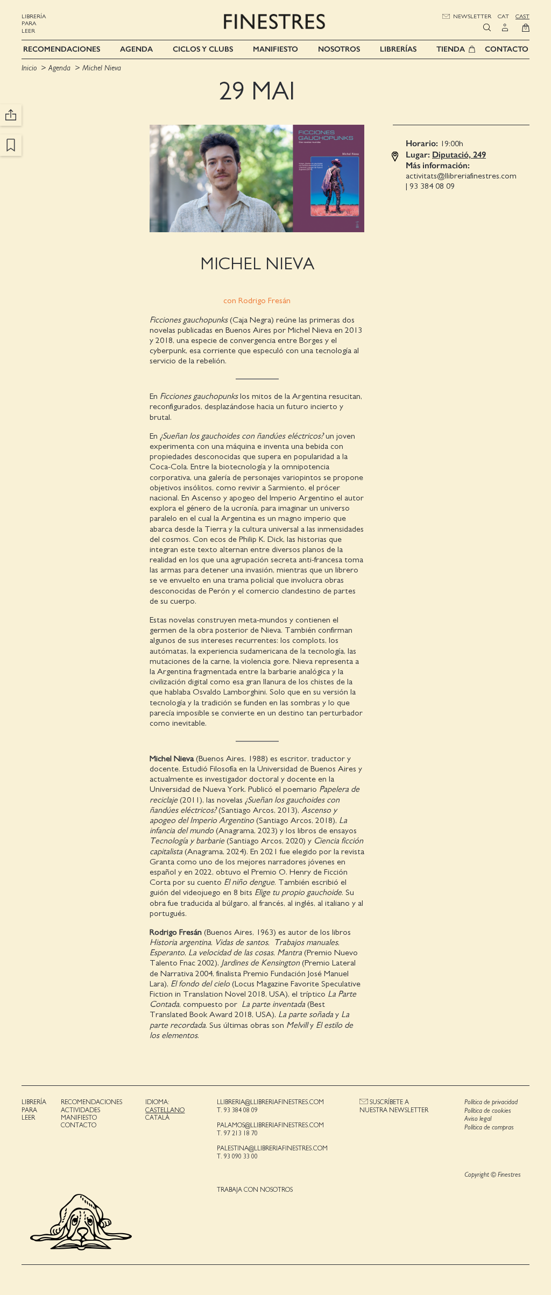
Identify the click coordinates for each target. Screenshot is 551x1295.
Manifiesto (275, 49)
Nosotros (339, 49)
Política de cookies (487, 1110)
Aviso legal (477, 1118)
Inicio (29, 68)
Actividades (80, 1110)
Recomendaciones (61, 49)
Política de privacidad (491, 1102)
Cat (503, 16)
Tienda (450, 49)
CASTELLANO (165, 1110)
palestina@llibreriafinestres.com (272, 1148)
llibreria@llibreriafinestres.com (270, 1102)
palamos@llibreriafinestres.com (270, 1125)
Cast (522, 16)
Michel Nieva (101, 68)
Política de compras (489, 1127)
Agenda (136, 49)
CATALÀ (157, 1117)
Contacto (506, 49)
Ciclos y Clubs (203, 49)
